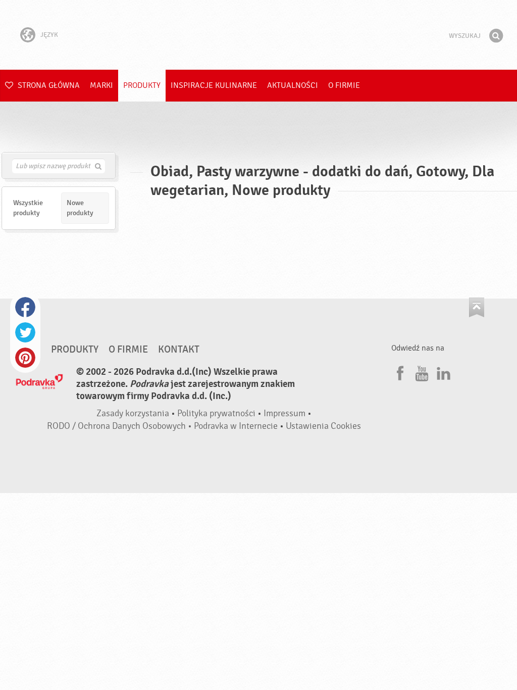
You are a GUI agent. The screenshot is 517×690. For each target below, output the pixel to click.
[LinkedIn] (442, 371)
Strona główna (48, 85)
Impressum (284, 413)
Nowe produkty (80, 208)
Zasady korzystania (132, 413)
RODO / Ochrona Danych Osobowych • (120, 426)
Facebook (25, 307)
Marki (101, 85)
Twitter (25, 332)
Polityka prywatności (216, 413)
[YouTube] (420, 371)
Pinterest (25, 358)
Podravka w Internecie (236, 426)
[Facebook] (398, 371)
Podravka (258, 35)
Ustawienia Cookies (323, 426)
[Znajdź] (496, 36)
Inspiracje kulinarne (214, 85)
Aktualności (292, 85)
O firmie (344, 85)
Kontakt (178, 349)
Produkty (142, 85)
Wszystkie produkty (28, 208)
